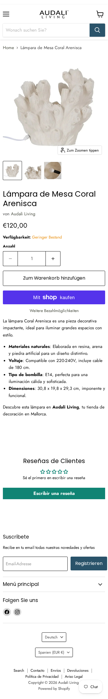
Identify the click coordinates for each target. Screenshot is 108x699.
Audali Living (23, 214)
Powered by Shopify (54, 688)
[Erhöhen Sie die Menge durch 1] (53, 258)
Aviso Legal (74, 676)
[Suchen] (97, 30)
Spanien (51, 652)
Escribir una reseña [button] (54, 493)
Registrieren (89, 563)
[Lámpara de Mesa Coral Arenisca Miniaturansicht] (12, 170)
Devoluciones (77, 670)
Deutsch (51, 637)
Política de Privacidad (41, 676)
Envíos (56, 670)
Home (8, 47)
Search (19, 670)
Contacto (37, 670)
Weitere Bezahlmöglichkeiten (54, 310)
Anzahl (9, 246)
